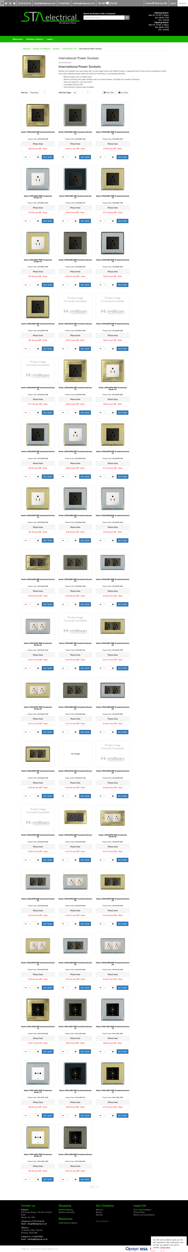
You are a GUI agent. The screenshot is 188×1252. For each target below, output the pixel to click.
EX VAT (114, 3)
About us (99, 1209)
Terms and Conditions (142, 1209)
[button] (38, 92)
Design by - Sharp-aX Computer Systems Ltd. (39, 1249)
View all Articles (102, 1221)
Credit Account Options (68, 1222)
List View (124, 92)
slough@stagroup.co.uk (44, 3)
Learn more (165, 1247)
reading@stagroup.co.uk (84, 3)
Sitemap (99, 1214)
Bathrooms (19, 40)
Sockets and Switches (41, 48)
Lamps (51, 40)
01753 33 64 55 (24, 3)
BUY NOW (47, 157)
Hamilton (56, 48)
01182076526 (64, 3)
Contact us (28, 1205)
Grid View (110, 92)
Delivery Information (67, 1212)
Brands (99, 1212)
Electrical (26, 48)
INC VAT (101, 3)
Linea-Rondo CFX (69, 48)
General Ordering (66, 1209)
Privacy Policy (139, 1212)
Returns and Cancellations (144, 1214)
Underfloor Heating (35, 40)
